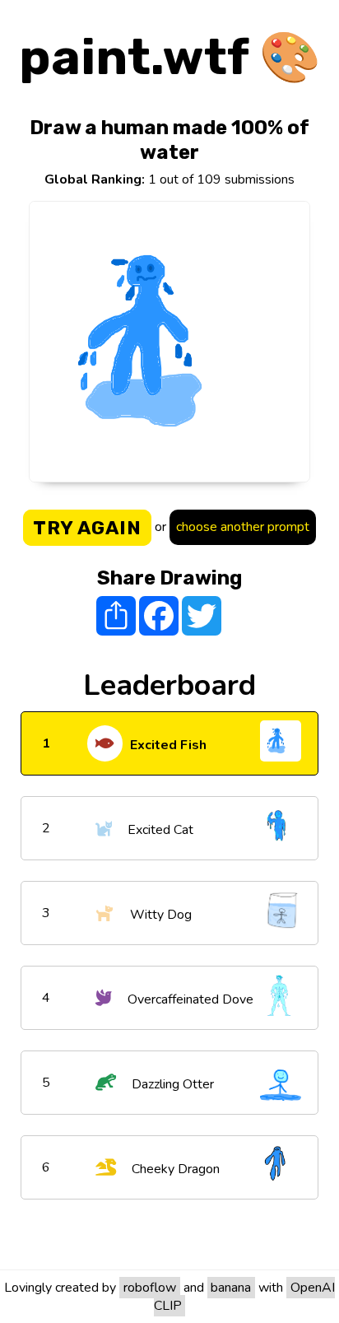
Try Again (87, 527)
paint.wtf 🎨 (170, 57)
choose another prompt (242, 527)
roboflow (149, 1288)
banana (231, 1288)
